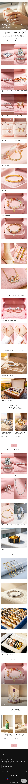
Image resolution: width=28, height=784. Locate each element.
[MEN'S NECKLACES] (14, 568)
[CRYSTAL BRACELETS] (14, 203)
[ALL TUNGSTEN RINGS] (14, 388)
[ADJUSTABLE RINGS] (20, 104)
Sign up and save (6, 759)
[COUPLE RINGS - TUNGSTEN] (20, 79)
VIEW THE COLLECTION (8, 27)
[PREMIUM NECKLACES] (20, 488)
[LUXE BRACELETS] (14, 153)
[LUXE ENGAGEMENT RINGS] (7, 54)
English (13, 775)
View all (14, 445)
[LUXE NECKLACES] (7, 128)
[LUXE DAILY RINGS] (7, 104)
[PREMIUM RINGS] (20, 54)
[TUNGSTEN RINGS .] (14, 618)
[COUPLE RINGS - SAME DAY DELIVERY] (14, 308)
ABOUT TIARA (5, 771)
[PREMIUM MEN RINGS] (20, 513)
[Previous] (22, 30)
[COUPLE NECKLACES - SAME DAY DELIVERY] (7, 333)
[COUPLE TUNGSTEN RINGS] (14, 363)
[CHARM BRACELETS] (14, 228)
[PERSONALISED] (14, 278)
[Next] (25, 30)
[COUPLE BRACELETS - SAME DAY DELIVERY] (20, 333)
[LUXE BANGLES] (14, 178)
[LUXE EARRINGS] (20, 128)
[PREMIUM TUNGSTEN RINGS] (14, 538)
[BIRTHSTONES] (20, 253)
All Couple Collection (15, 409)
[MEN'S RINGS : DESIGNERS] (14, 643)
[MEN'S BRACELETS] (14, 593)
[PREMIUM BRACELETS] (7, 513)
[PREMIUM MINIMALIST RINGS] (7, 79)
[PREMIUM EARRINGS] (7, 488)
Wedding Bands (14, 407)
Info (2, 754)
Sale (19, 711)
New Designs (11, 711)
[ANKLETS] (7, 253)
